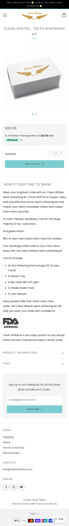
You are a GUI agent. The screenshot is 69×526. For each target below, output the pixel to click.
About (7, 442)
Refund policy (11, 453)
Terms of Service (13, 448)
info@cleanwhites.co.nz (17, 469)
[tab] (33, 114)
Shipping (8, 437)
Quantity (10, 154)
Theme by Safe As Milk (23, 503)
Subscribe (33, 409)
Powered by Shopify (46, 503)
